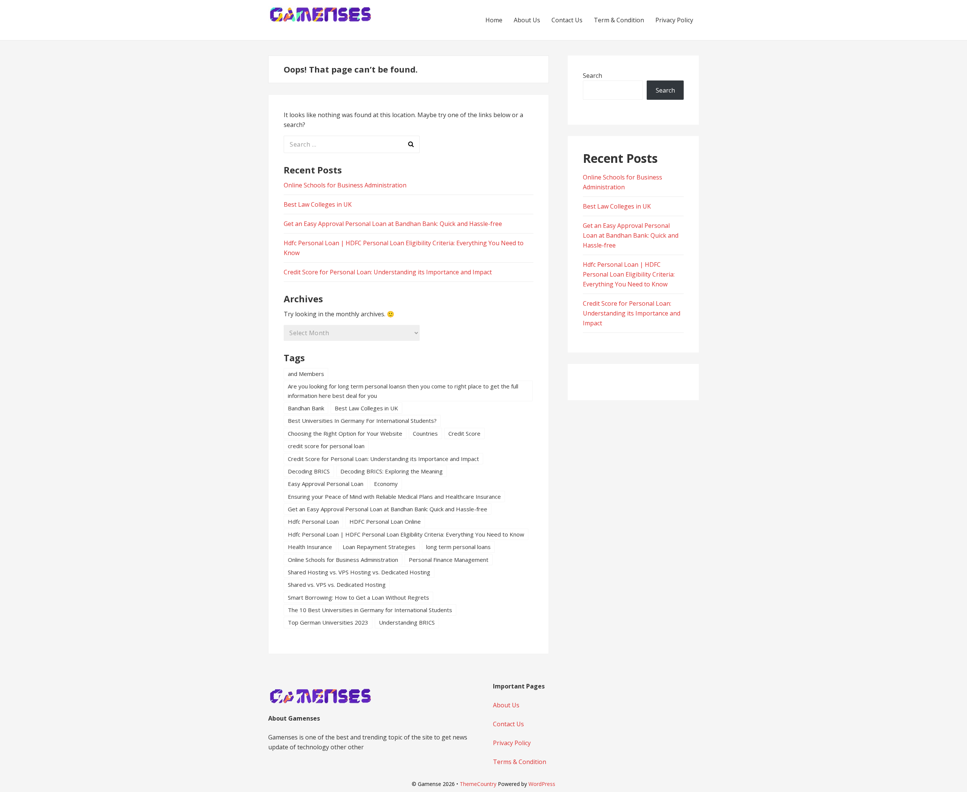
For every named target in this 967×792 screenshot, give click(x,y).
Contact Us (566, 20)
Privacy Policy (674, 20)
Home (493, 20)
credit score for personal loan (326, 446)
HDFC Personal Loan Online (385, 521)
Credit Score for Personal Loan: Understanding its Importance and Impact (388, 272)
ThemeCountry (478, 783)
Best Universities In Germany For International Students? (362, 420)
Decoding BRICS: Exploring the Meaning (391, 471)
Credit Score (464, 433)
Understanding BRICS (407, 622)
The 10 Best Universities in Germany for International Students (370, 610)
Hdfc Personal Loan (313, 521)
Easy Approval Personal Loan (325, 483)
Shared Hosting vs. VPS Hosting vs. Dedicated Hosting (359, 572)
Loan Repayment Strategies (379, 547)
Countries (425, 433)
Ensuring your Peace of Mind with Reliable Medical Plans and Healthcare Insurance (394, 496)
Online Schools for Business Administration (345, 185)
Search (592, 75)
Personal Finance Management (448, 559)
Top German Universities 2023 (328, 622)
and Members (306, 373)
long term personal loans (458, 547)
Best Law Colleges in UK (318, 204)
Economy (386, 483)
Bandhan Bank (306, 408)
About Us (527, 20)
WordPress (541, 783)
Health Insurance (310, 547)
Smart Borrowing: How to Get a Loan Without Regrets (358, 597)
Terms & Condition (519, 762)
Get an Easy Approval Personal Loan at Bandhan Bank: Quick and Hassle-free (393, 224)
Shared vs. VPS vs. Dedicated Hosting (337, 584)
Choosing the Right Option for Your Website (345, 433)
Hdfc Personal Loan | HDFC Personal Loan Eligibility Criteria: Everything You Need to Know (406, 534)
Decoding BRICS (309, 471)
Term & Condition (619, 20)
